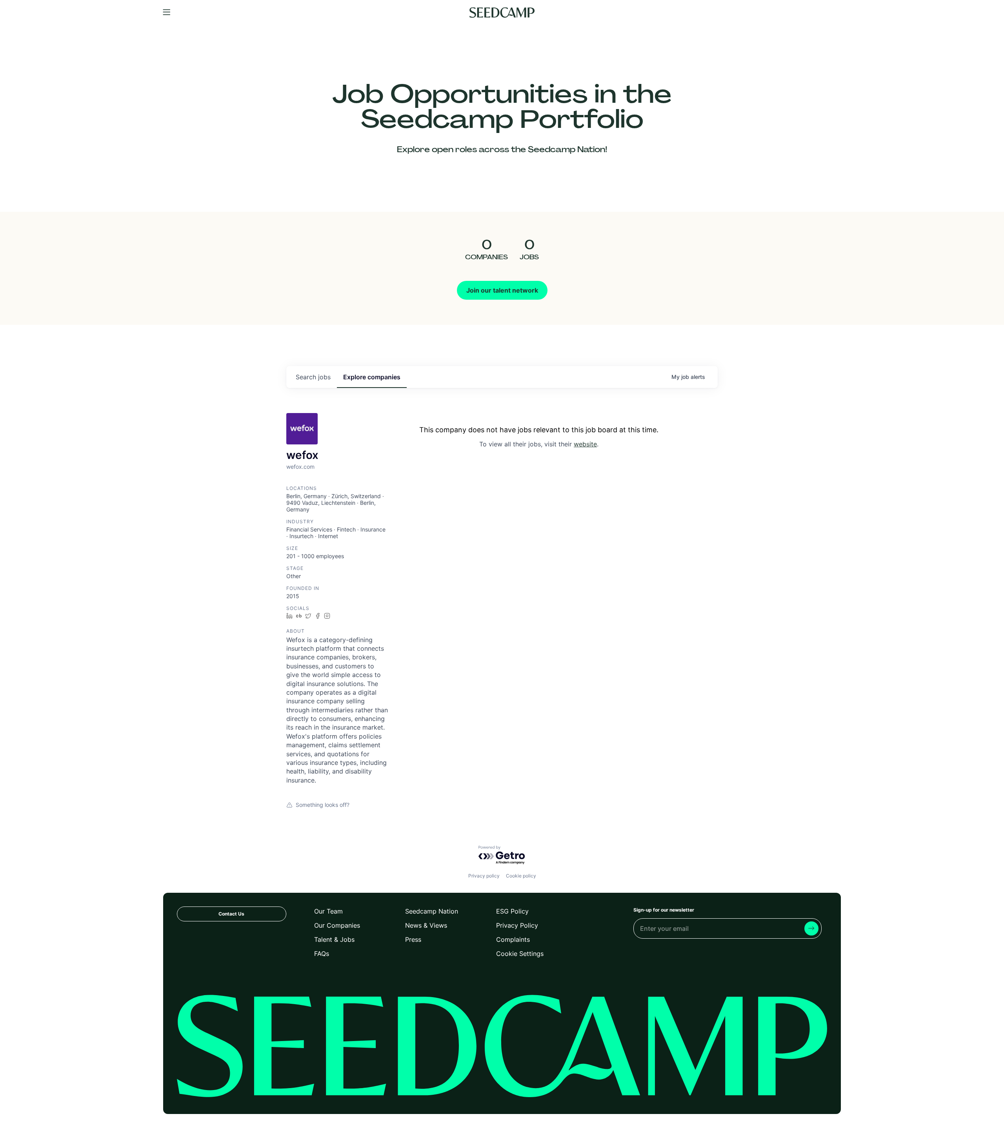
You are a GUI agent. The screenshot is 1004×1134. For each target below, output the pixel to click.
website (585, 444)
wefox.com (300, 466)
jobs (313, 377)
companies (371, 377)
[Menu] (166, 12)
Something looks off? (322, 804)
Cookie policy (521, 876)
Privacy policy (484, 876)
